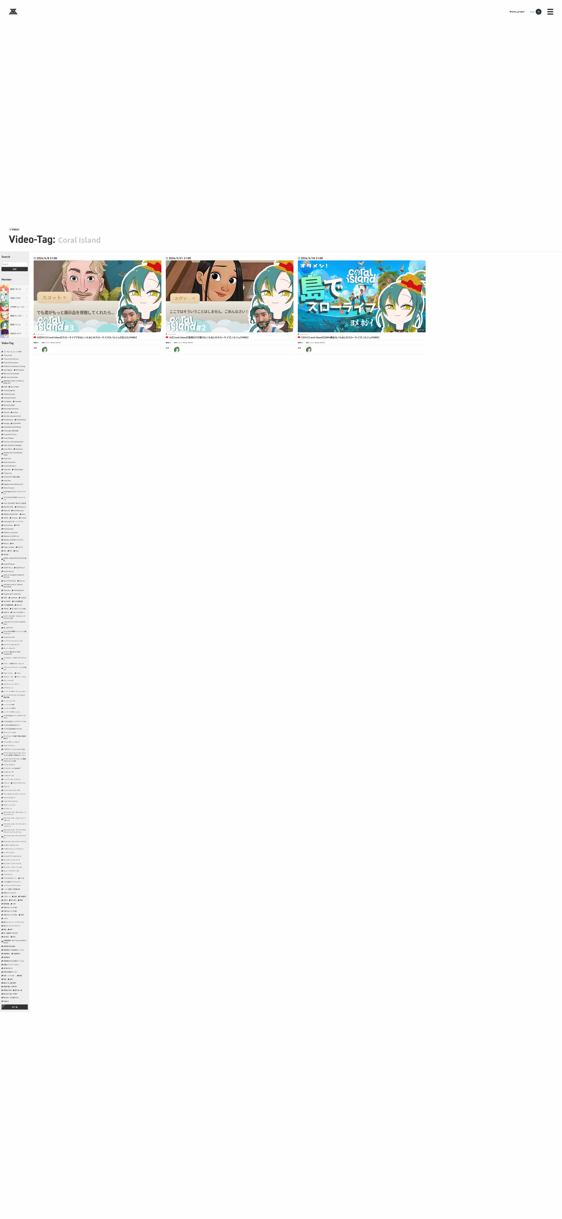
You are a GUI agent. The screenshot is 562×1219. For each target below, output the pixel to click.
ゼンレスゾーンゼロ (9, 732)
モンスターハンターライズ (11, 860)
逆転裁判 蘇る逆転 (9, 946)
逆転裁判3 (16, 953)
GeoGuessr (19, 449)
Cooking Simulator (9, 398)
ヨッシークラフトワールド (11, 871)
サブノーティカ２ (8, 680)
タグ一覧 (14, 1007)
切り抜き (13, 900)
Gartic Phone (7, 449)
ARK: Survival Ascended (11, 373)
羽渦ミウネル (15, 298)
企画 (15, 896)
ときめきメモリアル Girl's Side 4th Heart (14, 623)
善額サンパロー (16, 315)
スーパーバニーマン (9, 701)
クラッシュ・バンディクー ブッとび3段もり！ (14, 668)
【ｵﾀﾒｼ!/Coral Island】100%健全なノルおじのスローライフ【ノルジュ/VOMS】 (340, 337)
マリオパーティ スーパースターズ (13, 849)
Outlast (23, 518)
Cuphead (18, 401)
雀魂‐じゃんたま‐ (9, 975)
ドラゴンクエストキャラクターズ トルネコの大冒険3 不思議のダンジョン (14, 754)
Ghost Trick (7, 458)
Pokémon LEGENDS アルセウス (13, 540)
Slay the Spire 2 (8, 571)
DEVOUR (6, 412)
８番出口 (6, 1001)
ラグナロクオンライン (10, 878)
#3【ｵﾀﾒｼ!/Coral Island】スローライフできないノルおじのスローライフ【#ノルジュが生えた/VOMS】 (87, 337)
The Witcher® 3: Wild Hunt (12, 594)
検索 (15, 269)
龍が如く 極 (18, 990)
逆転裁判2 (6, 953)
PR (13, 543)
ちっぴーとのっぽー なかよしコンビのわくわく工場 (14, 617)
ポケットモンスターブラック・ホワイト (14, 841)
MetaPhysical (21, 507)
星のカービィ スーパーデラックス (13, 922)
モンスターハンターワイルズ (12, 863)
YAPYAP (5, 609)
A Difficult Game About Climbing (14, 366)
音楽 (11, 979)
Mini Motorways (18, 510)
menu (550, 12)
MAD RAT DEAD (8, 507)
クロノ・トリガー (8, 673)
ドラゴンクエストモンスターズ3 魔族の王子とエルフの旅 (14, 760)
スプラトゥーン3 (8, 688)
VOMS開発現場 (8, 605)
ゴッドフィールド (8, 677)
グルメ (19, 673)
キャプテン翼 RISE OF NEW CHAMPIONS (11, 653)
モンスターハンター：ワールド (12, 867)
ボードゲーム (7, 808)
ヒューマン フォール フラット (11, 779)
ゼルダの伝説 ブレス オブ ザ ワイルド (14, 721)
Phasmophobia (8, 529)
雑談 (20, 975)
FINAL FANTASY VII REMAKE (12, 445)
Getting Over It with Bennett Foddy (12, 454)
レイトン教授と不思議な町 (11, 889)
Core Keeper (7, 401)
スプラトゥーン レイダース (11, 684)
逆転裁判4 (6, 957)
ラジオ (22, 878)
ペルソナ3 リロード (9, 797)
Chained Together (9, 390)
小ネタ (5, 918)
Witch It (19, 605)
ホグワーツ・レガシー (10, 805)
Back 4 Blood (15, 387)
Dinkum (15, 412)
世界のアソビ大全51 (9, 893)
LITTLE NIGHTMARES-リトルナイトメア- (14, 498)
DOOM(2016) (21, 420)
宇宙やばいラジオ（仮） (10, 907)
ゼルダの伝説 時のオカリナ (11, 725)
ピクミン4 (6, 786)
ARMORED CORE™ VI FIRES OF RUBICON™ (13, 382)
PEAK (18, 525)
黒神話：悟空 (7, 990)
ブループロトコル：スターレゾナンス (14, 794)
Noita (23, 514)
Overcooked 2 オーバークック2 (13, 521)
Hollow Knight (18, 469)
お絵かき (6, 612)
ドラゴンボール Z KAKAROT (12, 768)
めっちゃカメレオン (9, 637)
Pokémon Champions (10, 532)
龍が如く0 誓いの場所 (10, 994)
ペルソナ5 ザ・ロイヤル (10, 801)
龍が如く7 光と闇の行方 (11, 997)
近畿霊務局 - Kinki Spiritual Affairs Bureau (14, 941)
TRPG (5, 598)
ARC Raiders (20, 370)
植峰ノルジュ (15, 324)
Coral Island (40, 334)
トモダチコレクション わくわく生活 (14, 749)
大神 (14, 904)
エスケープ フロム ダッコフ (11, 644)
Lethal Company (8, 488)
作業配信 (23, 896)
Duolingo (6, 423)
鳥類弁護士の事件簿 (10, 986)
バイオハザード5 (8, 772)
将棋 (22, 915)
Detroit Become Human (11, 409)
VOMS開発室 (18, 601)
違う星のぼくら (8, 968)
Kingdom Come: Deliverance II (13, 484)
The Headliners (19, 590)
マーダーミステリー (9, 852)
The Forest (6, 590)
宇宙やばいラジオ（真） (10, 915)
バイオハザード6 (8, 775)
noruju (45, 350)
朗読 (4, 929)
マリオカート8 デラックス (11, 845)
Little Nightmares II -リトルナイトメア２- (14, 492)
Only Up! (15, 518)
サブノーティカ (21, 677)
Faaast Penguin (8, 438)
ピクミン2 (6, 783)
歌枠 (11, 929)
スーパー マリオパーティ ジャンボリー (14, 691)
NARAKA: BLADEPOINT (10, 514)
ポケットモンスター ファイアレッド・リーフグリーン (14, 825)
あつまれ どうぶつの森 (19, 609)
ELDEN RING (17, 423)
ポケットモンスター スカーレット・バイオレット (14, 819)
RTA (11, 551)
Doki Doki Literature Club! (12, 416)
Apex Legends (7, 370)
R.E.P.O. (20, 547)
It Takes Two (7, 473)
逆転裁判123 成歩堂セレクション (13, 950)
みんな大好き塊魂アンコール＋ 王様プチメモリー (14, 632)
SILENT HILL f (20, 568)
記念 (14, 937)
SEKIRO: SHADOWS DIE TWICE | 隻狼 (14, 559)
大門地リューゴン (17, 306)
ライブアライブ (8, 874)
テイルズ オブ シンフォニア (11, 742)
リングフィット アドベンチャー (12, 885)
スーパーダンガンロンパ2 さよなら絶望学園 (14, 696)
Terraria (22, 581)
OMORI (5, 518)
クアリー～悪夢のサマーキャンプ (13, 663)
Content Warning (9, 394)
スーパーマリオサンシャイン (11, 712)
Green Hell (6, 469)
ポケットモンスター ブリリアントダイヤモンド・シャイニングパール (14, 831)
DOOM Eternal (8, 420)
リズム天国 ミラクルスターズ (12, 882)
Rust (17, 551)
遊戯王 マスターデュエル (11, 964)
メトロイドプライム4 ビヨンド (12, 856)
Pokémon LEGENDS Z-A (11, 536)
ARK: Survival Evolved (10, 377)
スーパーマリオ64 (8, 704)
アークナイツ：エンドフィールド (13, 641)
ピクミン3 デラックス (19, 783)
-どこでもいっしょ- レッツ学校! (12, 351)
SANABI (5, 554)
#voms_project (517, 11)
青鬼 (4, 979)
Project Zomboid (8, 547)
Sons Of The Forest (9, 581)
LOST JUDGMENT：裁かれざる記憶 (14, 503)
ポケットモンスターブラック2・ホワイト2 (14, 837)
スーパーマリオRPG (9, 708)
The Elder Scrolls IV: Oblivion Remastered (13, 585)
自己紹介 (6, 937)
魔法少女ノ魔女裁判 (9, 983)
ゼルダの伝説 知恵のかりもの (12, 729)
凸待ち (5, 900)
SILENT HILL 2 (8, 568)
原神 (21, 900)
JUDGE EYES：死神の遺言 (11, 477)
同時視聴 (6, 904)
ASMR (5, 387)
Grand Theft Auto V (9, 466)
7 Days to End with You (10, 359)
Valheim (23, 598)
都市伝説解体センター (10, 972)
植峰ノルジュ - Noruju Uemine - (51, 342)
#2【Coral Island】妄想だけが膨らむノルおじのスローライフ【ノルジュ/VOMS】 (209, 337)
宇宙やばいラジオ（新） (10, 911)
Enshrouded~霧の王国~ (11, 431)
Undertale (14, 598)
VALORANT (7, 601)
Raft (4, 551)
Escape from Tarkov (10, 434)
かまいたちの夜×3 (18, 612)
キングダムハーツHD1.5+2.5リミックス (14, 659)
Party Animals (8, 525)
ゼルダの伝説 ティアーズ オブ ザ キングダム (14, 716)
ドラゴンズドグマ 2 (9, 765)
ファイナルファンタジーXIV (11, 790)
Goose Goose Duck (9, 462)
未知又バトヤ (15, 333)
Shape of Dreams (9, 564)
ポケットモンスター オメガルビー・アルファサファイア (14, 813)
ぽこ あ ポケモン (8, 628)
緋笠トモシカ (15, 289)
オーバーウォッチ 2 (9, 648)
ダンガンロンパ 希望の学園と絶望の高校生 (14, 737)
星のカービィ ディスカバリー (12, 926)
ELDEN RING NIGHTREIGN (12, 427)
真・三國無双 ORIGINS (10, 933)
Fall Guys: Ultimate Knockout (13, 442)
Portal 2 (6, 543)
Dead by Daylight (9, 405)
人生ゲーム (7, 896)
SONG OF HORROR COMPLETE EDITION (13, 576)
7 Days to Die (7, 355)
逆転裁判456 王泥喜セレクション (13, 961)
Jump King (7, 480)
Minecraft (6, 510)
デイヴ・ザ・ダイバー (9, 745)
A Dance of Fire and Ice (10, 362)
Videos (15, 229)
